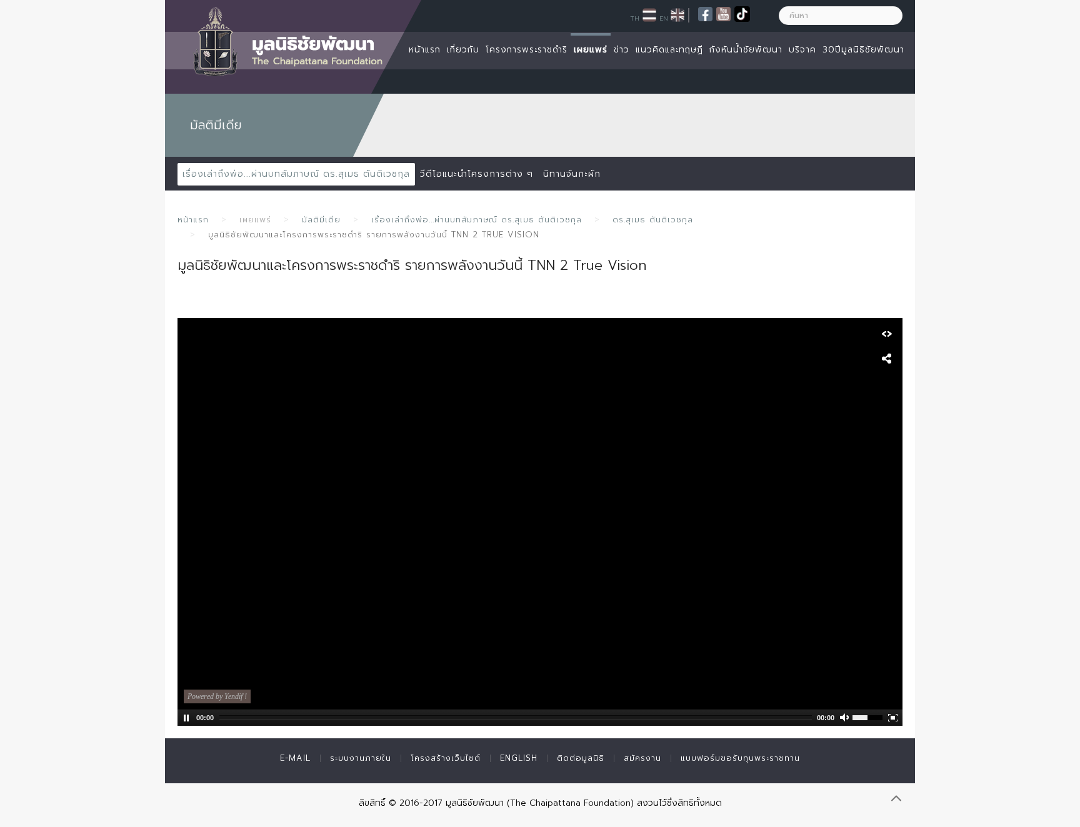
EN (663, 18)
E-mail (295, 758)
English (519, 758)
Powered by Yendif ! (217, 696)
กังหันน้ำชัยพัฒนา (745, 49)
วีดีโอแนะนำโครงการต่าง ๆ (476, 174)
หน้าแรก (425, 49)
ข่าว (621, 49)
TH (634, 18)
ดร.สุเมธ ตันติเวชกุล (652, 219)
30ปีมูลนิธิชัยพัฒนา (863, 49)
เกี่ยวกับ (463, 49)
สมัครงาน (642, 758)
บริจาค (802, 49)
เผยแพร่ (591, 49)
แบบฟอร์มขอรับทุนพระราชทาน (740, 758)
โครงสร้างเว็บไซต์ (446, 758)
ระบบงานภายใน (360, 758)
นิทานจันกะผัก (572, 174)
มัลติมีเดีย (321, 219)
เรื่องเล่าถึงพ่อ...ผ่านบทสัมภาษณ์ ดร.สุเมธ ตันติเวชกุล (296, 174)
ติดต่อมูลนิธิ (580, 758)
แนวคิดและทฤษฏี (669, 49)
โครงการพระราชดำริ (527, 49)
